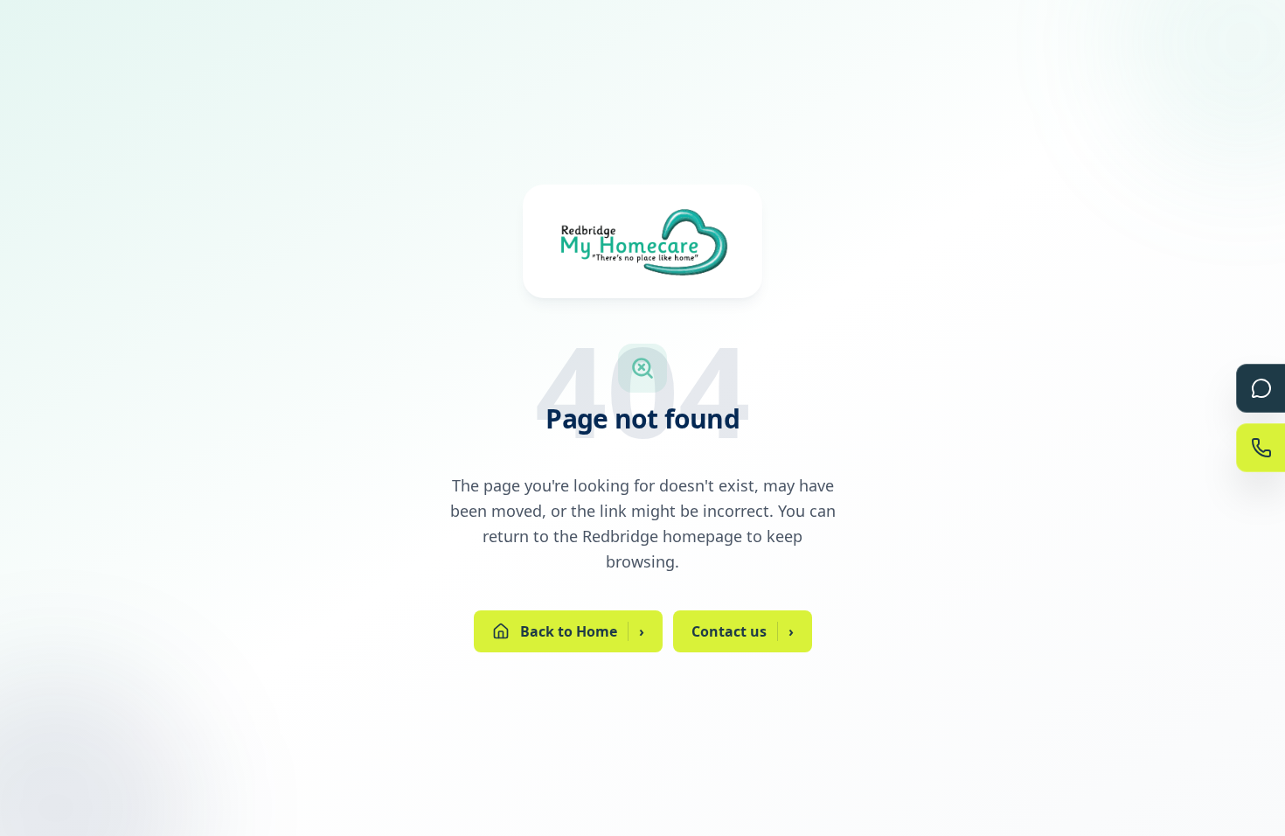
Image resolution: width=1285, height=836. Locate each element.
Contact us (742, 631)
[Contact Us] (1260, 447)
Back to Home (582, 631)
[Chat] (1260, 388)
